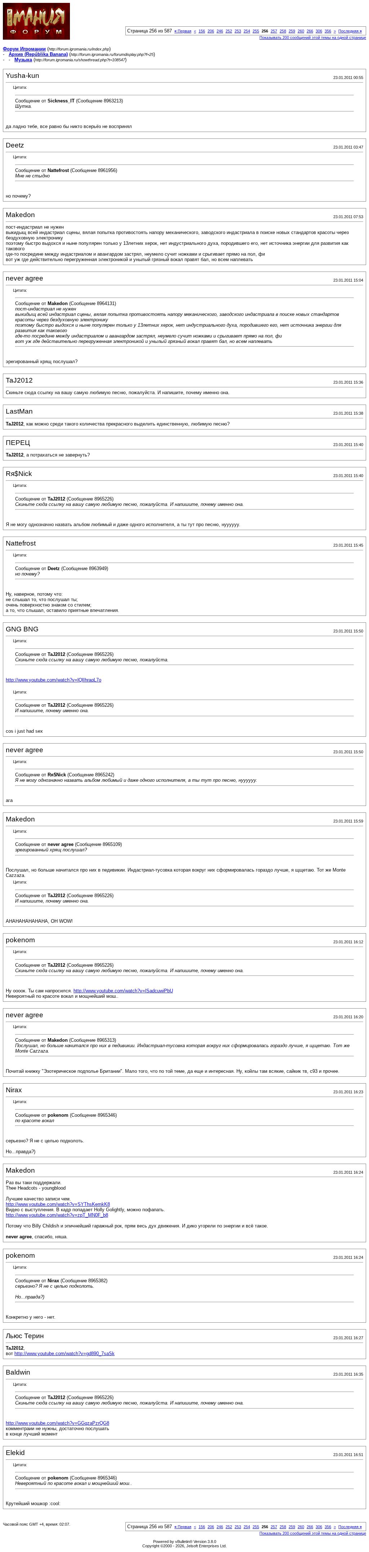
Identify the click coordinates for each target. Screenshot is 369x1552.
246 (220, 31)
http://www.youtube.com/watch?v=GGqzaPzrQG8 (57, 1423)
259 (292, 31)
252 (229, 31)
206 (211, 31)
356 (328, 31)
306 (319, 31)
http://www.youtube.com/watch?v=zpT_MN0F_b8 (57, 1215)
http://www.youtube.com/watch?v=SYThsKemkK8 (58, 1204)
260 (301, 31)
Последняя (350, 31)
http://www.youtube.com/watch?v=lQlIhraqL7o (53, 680)
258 (283, 31)
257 (274, 31)
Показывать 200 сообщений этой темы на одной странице (312, 37)
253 (238, 31)
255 (256, 31)
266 (310, 31)
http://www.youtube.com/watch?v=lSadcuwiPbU (123, 990)
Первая (182, 31)
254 (247, 31)
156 (202, 31)
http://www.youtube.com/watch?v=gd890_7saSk (64, 1353)
